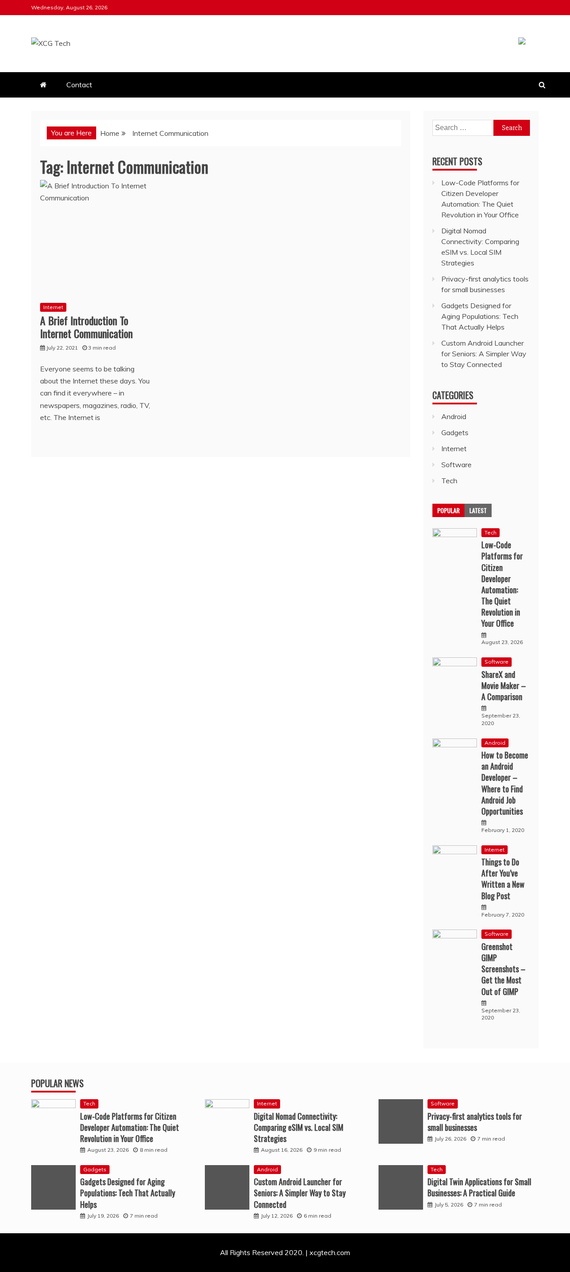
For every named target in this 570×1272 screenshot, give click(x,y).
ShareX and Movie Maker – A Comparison (503, 685)
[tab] (448, 510)
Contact (79, 84)
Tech (449, 480)
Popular (448, 510)
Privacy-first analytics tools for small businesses (475, 1121)
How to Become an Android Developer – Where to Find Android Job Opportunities (504, 783)
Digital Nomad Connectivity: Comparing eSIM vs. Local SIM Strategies (298, 1127)
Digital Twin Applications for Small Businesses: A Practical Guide (479, 1187)
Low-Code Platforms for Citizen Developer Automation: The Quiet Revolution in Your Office (502, 584)
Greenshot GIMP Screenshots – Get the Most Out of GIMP (503, 969)
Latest (478, 510)
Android (453, 416)
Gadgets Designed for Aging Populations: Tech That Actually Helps (479, 316)
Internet (53, 307)
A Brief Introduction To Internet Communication (86, 326)
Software (456, 464)
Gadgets (454, 432)
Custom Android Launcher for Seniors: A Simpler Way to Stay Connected (483, 353)
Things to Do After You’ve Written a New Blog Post (503, 878)
